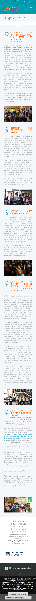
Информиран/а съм (18, 594)
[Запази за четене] (13, 1)
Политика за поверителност (18, 598)
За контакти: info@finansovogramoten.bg (18, 4)
